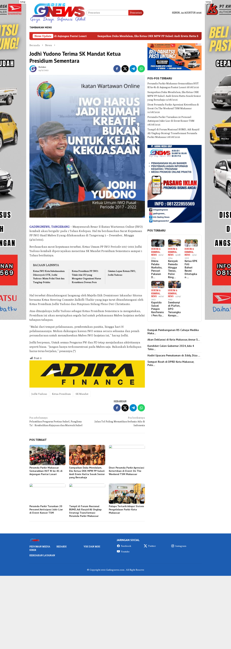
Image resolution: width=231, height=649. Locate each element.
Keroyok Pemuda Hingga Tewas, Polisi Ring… (173, 269)
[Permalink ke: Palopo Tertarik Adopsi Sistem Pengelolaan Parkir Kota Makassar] (127, 494)
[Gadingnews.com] (57, 12)
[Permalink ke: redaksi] (33, 68)
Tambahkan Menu (40, 27)
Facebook (126, 545)
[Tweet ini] (125, 68)
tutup (22, 1)
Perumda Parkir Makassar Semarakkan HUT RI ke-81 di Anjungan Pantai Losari (45, 471)
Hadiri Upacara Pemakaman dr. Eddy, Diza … (173, 355)
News (154, 255)
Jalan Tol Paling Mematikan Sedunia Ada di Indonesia (120, 421)
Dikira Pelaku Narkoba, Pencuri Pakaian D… (156, 269)
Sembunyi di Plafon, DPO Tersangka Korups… (174, 309)
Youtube (125, 551)
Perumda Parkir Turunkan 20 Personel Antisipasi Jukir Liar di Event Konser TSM (46, 509)
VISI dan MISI (92, 546)
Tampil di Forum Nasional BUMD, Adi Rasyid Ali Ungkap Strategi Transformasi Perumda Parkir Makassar (85, 511)
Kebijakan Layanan (42, 555)
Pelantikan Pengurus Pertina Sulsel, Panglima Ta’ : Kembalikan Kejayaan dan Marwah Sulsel (55, 421)
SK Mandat (82, 393)
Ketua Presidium (61, 393)
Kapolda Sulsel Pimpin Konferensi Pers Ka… (157, 309)
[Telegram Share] (133, 68)
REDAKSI (61, 546)
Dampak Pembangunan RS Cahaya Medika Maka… (173, 331)
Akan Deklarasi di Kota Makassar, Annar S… (173, 339)
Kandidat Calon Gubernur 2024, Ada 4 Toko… (170, 347)
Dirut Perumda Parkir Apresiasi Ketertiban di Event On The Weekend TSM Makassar (126, 471)
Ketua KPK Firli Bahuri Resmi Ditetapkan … (191, 269)
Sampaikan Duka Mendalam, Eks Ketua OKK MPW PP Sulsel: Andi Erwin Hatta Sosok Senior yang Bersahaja (132, 35)
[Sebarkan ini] (117, 68)
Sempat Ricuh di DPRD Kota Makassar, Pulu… (170, 363)
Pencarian (136, 12)
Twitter (152, 545)
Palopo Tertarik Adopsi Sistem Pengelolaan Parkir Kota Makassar (126, 509)
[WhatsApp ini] (141, 68)
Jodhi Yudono (39, 393)
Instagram (180, 545)
